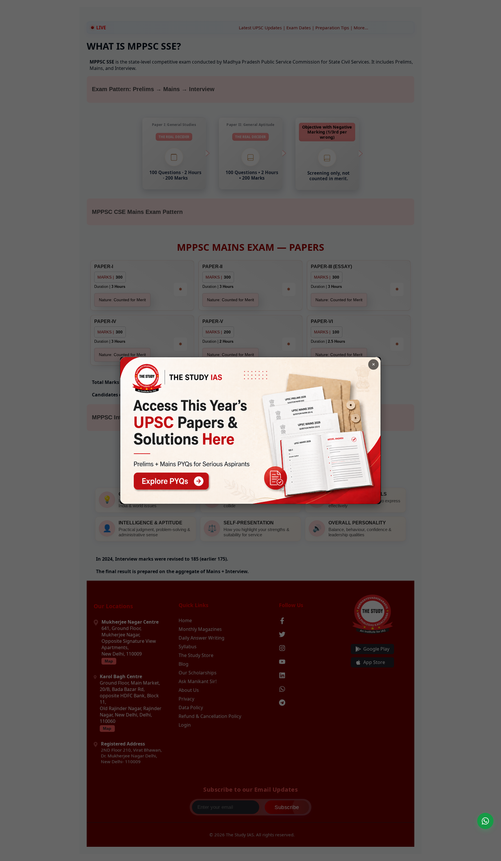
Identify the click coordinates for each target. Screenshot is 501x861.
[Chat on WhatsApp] (485, 821)
